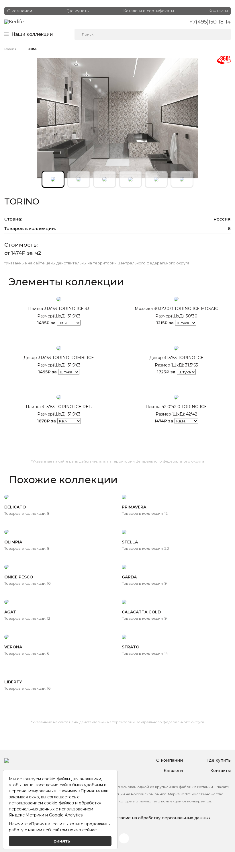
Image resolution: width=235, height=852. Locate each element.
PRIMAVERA (134, 507)
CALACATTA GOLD (141, 612)
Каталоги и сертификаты (148, 10)
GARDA (129, 577)
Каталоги (173, 770)
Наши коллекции (32, 34)
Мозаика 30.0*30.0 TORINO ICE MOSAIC (176, 308)
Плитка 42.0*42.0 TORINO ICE (176, 406)
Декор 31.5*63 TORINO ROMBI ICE (58, 357)
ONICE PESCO (18, 577)
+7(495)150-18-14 (210, 22)
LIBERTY (13, 682)
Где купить (77, 10)
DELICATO (15, 507)
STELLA (130, 542)
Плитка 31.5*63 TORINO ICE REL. (59, 406)
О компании (19, 10)
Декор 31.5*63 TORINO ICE (176, 357)
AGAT (10, 612)
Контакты (218, 10)
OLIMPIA (13, 542)
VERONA (13, 647)
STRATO (130, 647)
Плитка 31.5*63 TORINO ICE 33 (58, 308)
